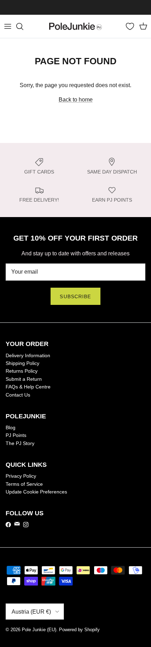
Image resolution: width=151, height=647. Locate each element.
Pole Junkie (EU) (39, 629)
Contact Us (18, 395)
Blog (10, 427)
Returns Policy (22, 371)
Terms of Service (24, 484)
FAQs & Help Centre (28, 387)
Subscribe (75, 296)
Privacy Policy (21, 476)
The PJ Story (20, 443)
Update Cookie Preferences (36, 492)
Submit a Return (24, 379)
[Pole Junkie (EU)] (75, 26)
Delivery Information (28, 355)
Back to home (76, 100)
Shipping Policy (22, 363)
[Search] (23, 26)
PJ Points (16, 435)
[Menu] (7, 26)
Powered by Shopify (79, 629)
